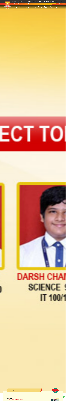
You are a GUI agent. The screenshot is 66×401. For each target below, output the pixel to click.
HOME (16, 7)
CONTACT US (58, 7)
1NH (61, 3)
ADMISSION (49, 3)
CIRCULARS (34, 7)
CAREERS (51, 7)
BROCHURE (55, 3)
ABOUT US (21, 7)
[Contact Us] (64, 397)
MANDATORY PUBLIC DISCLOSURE (50, 1)
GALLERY (27, 7)
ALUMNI (46, 7)
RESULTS (40, 7)
